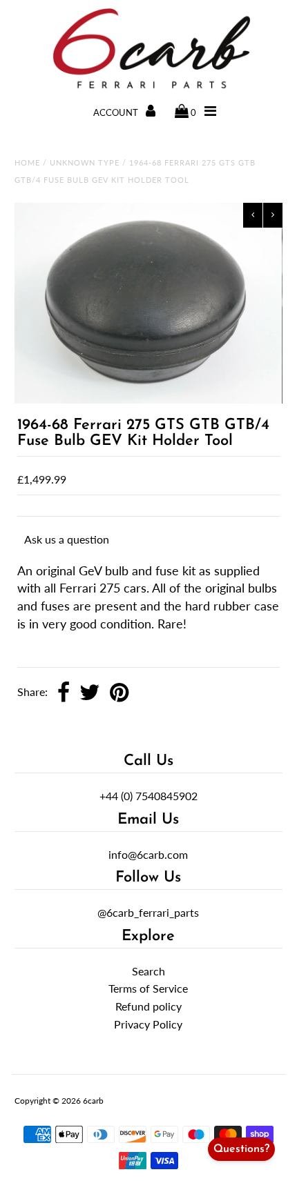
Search (148, 970)
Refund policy (148, 1006)
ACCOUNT (116, 112)
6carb (93, 1100)
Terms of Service (148, 988)
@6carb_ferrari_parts (148, 912)
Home (27, 162)
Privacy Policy (148, 1024)
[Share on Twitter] (89, 693)
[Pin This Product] (119, 693)
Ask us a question (66, 539)
